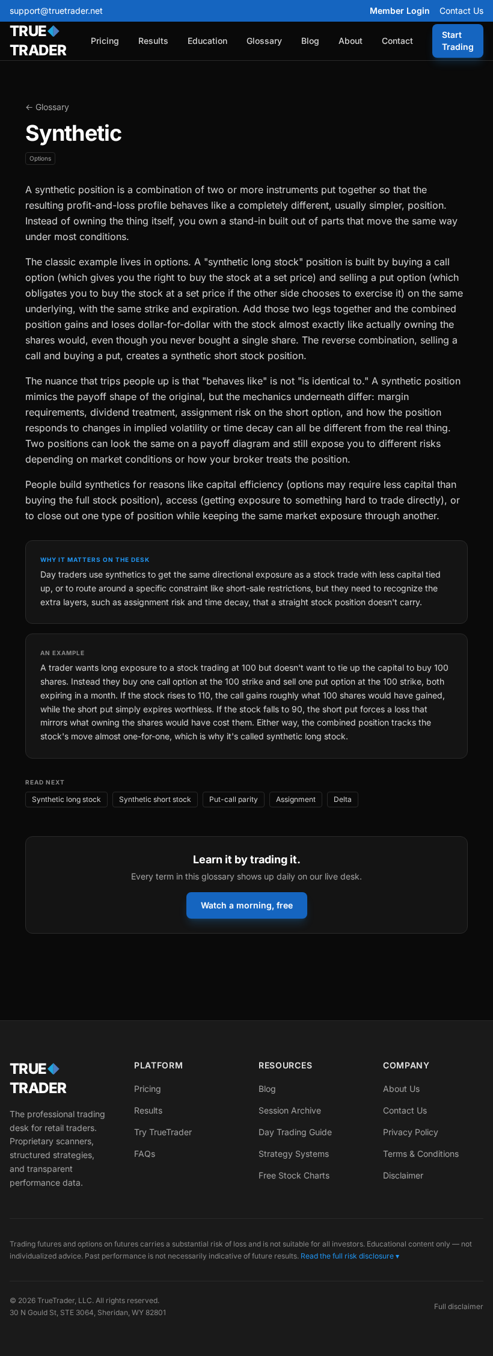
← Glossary (47, 107)
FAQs (144, 1153)
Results (153, 40)
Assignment (296, 799)
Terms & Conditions (421, 1153)
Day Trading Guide (295, 1132)
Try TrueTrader (163, 1132)
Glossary (264, 40)
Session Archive (290, 1110)
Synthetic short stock (155, 799)
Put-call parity (233, 799)
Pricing (105, 40)
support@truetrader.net (56, 10)
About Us (401, 1088)
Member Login (400, 10)
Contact (397, 40)
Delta (343, 799)
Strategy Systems (294, 1153)
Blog (310, 40)
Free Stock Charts (294, 1175)
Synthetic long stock (66, 799)
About (350, 40)
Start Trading (458, 40)
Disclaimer (403, 1175)
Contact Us (461, 10)
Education (207, 40)
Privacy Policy (410, 1132)
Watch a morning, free (247, 905)
